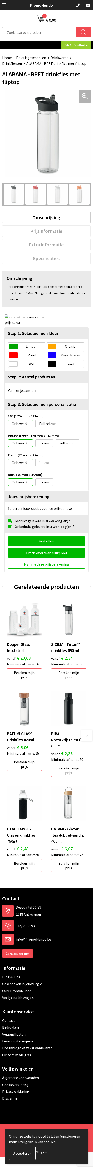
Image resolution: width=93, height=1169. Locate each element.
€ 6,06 (17, 747)
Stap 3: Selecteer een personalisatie (42, 404)
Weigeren (41, 1152)
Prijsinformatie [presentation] (46, 231)
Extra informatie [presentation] (46, 245)
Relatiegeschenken (31, 57)
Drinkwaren (59, 57)
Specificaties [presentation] (46, 258)
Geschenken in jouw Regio (22, 983)
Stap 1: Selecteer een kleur (33, 333)
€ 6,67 (62, 849)
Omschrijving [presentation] (46, 217)
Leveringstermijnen (17, 1041)
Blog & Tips (11, 977)
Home (7, 57)
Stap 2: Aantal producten (31, 377)
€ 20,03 (19, 658)
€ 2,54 (62, 658)
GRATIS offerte (76, 45)
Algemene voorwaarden (20, 1077)
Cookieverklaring (15, 1084)
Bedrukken (10, 1027)
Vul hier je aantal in (22, 390)
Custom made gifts (16, 1055)
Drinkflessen (12, 63)
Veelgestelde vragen (18, 997)
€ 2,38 (62, 753)
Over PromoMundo (16, 990)
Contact (8, 1020)
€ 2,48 (17, 849)
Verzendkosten (14, 1034)
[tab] (46, 217)
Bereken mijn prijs (24, 674)
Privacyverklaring (15, 1091)
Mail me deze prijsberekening (46, 564)
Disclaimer (10, 1098)
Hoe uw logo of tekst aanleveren (27, 1048)
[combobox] (39, 32)
